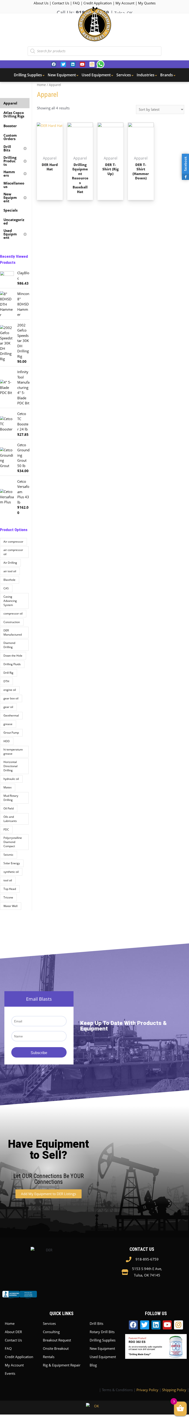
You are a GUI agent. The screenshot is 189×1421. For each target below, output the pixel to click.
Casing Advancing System (10, 601)
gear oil (8, 707)
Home (41, 85)
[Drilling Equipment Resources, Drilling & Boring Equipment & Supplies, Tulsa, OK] (19, 1299)
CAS (6, 588)
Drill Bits (96, 1323)
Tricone (8, 897)
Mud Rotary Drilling (10, 798)
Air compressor (13, 542)
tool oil (7, 880)
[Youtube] (82, 64)
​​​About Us (41, 3)
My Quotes (147, 3)
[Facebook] (53, 64)
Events (10, 1373)
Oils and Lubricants (10, 819)
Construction (11, 622)
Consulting (51, 1331)
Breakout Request (57, 1340)
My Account (124, 3)
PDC (6, 829)
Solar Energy (11, 863)
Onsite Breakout (56, 1348)
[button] (48, 1193)
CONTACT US (142, 1249)
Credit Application (97, 3)
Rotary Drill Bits (102, 1331)
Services (49, 1323)
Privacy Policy (147, 1389)
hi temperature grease (13, 751)
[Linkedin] (72, 64)
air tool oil (9, 571)
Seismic (8, 855)
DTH (6, 681)
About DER (13, 1331)
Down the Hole (12, 656)
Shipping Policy (174, 1389)
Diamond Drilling (9, 645)
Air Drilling (10, 563)
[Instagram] (91, 64)
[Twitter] (63, 64)
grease (7, 724)
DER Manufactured (12, 632)
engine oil (9, 690)
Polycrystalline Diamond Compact (12, 842)
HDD (6, 741)
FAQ (76, 3)
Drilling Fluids (12, 664)
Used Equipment (103, 1356)
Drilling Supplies (102, 1340)
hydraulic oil (11, 779)
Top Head (9, 889)
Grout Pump (11, 733)
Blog (93, 1365)
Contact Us (60, 3)
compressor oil (13, 613)
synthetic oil (11, 872)
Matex (7, 787)
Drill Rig (8, 673)
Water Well (10, 906)
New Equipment (102, 1348)
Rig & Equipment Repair (61, 1365)
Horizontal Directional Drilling (10, 766)
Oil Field (8, 808)
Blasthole (9, 580)
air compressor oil (13, 552)
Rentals (48, 1356)
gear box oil (10, 698)
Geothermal (11, 715)
